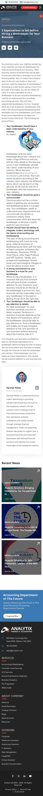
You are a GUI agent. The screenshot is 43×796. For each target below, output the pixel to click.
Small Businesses (9, 706)
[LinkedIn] (24, 776)
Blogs (4, 714)
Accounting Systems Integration (14, 676)
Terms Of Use (25, 789)
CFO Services (7, 672)
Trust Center (19, 792)
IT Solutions (6, 748)
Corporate (6, 736)
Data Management (9, 752)
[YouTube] (30, 776)
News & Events (8, 718)
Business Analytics (9, 680)
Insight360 (6, 756)
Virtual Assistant (8, 760)
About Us (5, 702)
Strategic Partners (9, 710)
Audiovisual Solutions (10, 744)
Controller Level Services (12, 668)
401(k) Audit (6, 688)
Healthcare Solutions (10, 740)
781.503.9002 (13, 2)
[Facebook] (12, 776)
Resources (6, 722)
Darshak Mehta (13, 387)
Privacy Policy (11, 789)
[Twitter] (18, 776)
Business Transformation (12, 764)
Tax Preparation (8, 684)
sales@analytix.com (31, 2)
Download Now (12, 616)
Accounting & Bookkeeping (12, 664)
